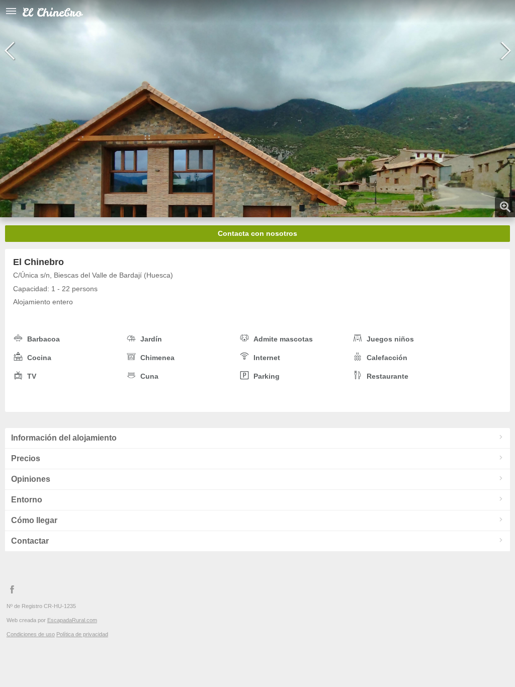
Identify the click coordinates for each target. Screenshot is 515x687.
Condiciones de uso (31, 634)
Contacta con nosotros (257, 233)
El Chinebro (52, 12)
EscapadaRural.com (72, 620)
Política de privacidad (82, 634)
